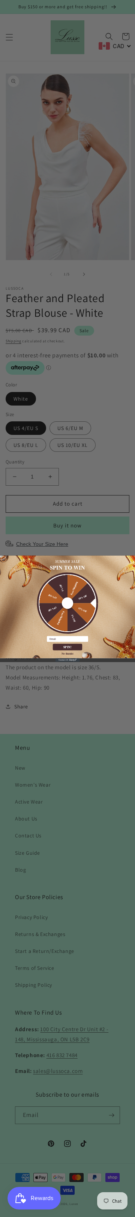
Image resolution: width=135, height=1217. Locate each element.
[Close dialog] (3, 558)
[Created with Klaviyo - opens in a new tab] (68, 660)
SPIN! (67, 646)
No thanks (68, 653)
